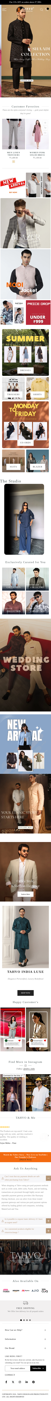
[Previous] (3, 1135)
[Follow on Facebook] (6, 1382)
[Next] (48, 1135)
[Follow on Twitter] (13, 1382)
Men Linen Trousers (13, 154)
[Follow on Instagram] (20, 1382)
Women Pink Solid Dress (37, 154)
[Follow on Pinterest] (33, 1382)
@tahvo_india (29, 1069)
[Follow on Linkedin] (26, 1382)
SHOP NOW (25, 993)
